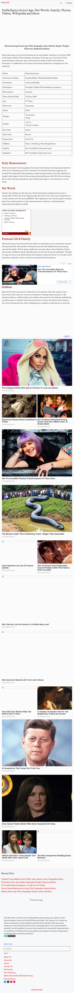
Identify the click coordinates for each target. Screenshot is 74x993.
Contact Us (8, 966)
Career (6, 963)
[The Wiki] (5, 3)
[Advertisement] (37, 30)
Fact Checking (9, 973)
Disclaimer (8, 969)
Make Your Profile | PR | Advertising (18, 976)
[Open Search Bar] (61, 3)
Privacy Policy (10, 979)
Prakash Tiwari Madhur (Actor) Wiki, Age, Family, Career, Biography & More (32, 879)
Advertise (8, 960)
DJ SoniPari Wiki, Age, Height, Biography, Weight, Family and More (28, 882)
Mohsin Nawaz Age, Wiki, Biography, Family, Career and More (26, 891)
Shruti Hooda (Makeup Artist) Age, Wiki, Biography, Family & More (28, 888)
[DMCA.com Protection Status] (10, 937)
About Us (7, 957)
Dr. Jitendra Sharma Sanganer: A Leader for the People (23, 885)
